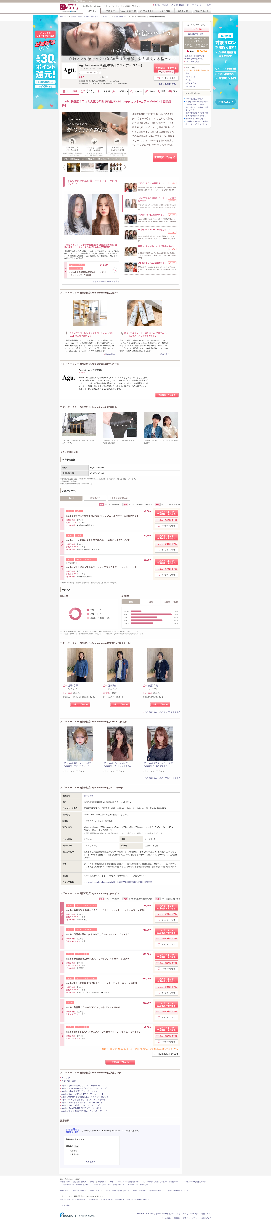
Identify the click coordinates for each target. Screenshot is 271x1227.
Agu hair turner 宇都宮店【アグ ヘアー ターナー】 (82, 1094)
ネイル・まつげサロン (128, 11)
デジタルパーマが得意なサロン (195, 1182)
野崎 (111, 1182)
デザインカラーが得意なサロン (128, 1182)
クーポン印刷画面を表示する (166, 1054)
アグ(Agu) (66, 1077)
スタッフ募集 (65, 1205)
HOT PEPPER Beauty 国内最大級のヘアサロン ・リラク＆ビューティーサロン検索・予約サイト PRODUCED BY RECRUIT (69, 8)
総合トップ (64, 16)
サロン (187, 73)
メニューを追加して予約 (167, 520)
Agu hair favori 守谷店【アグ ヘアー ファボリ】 (81, 1108)
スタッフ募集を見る (167, 84)
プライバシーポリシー (191, 1218)
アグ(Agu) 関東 (68, 1081)
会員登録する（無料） (196, 34)
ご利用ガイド (206, 1218)
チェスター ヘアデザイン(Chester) (72, 1199)
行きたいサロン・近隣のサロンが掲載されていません (197, 103)
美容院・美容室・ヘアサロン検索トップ (172, 5)
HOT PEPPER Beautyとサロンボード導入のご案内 (158, 1214)
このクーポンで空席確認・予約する (166, 513)
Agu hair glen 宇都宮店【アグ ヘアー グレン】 (81, 1085)
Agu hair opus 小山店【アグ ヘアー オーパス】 (81, 1105)
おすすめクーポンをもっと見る (106, 281)
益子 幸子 (73, 685)
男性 (151, 602)
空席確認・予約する (166, 70)
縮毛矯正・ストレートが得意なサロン (77, 1184)
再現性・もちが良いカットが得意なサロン (109, 1184)
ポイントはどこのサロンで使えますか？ (197, 108)
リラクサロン (165, 11)
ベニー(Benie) (91, 1199)
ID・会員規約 (166, 1218)
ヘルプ (208, 5)
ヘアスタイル (110, 11)
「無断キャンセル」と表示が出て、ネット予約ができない (197, 122)
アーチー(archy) (118, 1199)
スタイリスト (190, 77)
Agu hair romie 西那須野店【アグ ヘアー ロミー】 (111, 65)
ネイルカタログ (146, 11)
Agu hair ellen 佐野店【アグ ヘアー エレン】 (80, 1091)
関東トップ (107, 16)
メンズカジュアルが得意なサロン (139, 1184)
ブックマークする (168, 78)
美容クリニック (201, 11)
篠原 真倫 (153, 685)
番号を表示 (88, 796)
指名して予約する (80, 704)
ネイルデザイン (191, 86)
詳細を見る (110, 354)
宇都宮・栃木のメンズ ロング (178, 1190)
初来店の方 (95, 498)
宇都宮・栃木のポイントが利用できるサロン (148, 1190)
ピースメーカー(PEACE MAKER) (137, 1199)
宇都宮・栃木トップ (121, 16)
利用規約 (177, 1218)
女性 (131, 602)
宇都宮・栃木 (65, 1182)
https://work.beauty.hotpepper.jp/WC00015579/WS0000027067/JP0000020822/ (118, 882)
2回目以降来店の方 (119, 498)
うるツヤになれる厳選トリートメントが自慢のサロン (161, 1182)
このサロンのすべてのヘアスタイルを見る (162, 778)
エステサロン (183, 11)
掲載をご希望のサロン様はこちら (197, 1214)
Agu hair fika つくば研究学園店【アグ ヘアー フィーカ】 (85, 1111)
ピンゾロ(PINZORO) (104, 1199)
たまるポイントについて (194, 56)
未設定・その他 (171, 602)
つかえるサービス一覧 (193, 59)
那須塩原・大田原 (79, 1182)
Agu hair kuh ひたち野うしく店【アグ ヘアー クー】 (83, 1100)
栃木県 (92, 1182)
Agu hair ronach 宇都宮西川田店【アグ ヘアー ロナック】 (85, 1097)
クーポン (188, 80)
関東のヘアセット (79, 1190)
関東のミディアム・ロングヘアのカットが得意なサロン (109, 1190)
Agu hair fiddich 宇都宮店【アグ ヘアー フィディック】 (84, 1088)
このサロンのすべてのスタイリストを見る (162, 712)
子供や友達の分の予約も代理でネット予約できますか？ (197, 114)
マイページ (197, 5)
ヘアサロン (91, 11)
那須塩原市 (102, 1182)
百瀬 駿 (112, 685)
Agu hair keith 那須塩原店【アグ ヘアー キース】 (82, 1102)
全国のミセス (65, 1190)
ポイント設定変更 (192, 61)
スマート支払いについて (195, 99)
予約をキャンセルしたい (195, 119)
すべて (71, 498)
